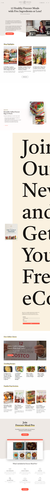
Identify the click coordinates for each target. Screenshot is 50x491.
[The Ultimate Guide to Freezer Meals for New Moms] (19, 401)
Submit (31, 323)
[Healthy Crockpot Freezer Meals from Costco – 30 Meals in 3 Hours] (25, 59)
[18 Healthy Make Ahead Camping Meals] (8, 401)
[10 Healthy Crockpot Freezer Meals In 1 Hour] (30, 400)
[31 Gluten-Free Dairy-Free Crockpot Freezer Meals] (39, 59)
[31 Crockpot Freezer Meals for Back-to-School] (41, 401)
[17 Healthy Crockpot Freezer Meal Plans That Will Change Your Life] (10, 59)
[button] (2, 2)
